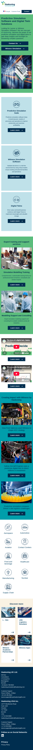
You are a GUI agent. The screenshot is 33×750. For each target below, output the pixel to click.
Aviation (8, 547)
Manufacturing (8, 578)
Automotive (24, 533)
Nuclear (25, 578)
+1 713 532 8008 (6, 716)
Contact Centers (24, 547)
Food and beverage (8, 563)
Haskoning (7, 32)
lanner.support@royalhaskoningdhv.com (13, 697)
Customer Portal (16, 11)
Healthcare (24, 562)
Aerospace (8, 533)
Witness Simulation (13, 49)
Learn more (15, 130)
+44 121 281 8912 (6, 695)
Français (8, 11)
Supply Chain (8, 593)
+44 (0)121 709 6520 (7, 685)
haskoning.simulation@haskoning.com (13, 687)
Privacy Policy (5, 744)
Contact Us (13, 43)
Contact (26, 11)
